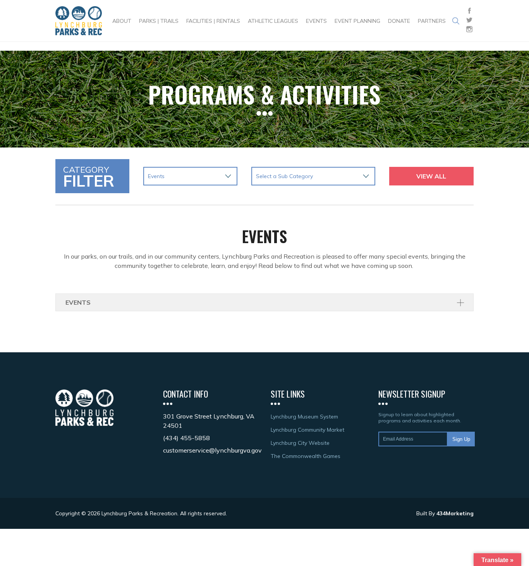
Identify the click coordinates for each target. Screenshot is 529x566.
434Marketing (455, 513)
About (121, 20)
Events (316, 20)
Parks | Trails (159, 20)
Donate (399, 20)
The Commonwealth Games (305, 456)
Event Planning (357, 20)
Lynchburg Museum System (304, 416)
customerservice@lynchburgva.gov (212, 450)
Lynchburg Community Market (307, 429)
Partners (432, 20)
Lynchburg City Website (300, 442)
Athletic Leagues (273, 20)
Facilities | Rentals (213, 20)
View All (431, 176)
